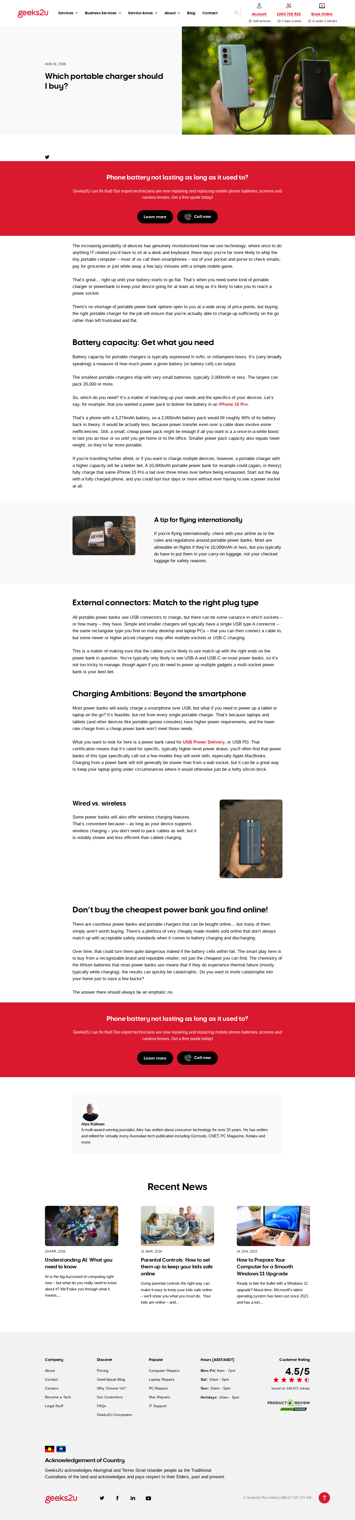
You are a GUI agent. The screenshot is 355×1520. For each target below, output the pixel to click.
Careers (51, 1388)
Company (54, 1359)
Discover (104, 1359)
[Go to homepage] (33, 13)
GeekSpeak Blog (111, 1379)
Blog (191, 12)
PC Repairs (158, 1388)
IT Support (158, 1406)
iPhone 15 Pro (233, 404)
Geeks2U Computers (114, 1415)
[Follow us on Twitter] (102, 1497)
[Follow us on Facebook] (117, 1497)
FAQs (101, 1406)
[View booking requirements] (309, 21)
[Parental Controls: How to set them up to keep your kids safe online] (177, 1226)
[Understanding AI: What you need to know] (81, 1226)
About (170, 12)
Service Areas (140, 12)
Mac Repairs (159, 1397)
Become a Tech (58, 1397)
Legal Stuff (54, 1406)
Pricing (102, 1370)
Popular (156, 1359)
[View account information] (250, 21)
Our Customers (110, 1397)
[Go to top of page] (324, 1497)
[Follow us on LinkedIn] (133, 1497)
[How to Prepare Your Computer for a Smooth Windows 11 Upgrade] (273, 1226)
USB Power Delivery (204, 742)
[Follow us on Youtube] (148, 1497)
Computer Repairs (164, 1370)
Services (65, 12)
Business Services (101, 12)
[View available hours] (279, 21)
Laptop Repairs (162, 1379)
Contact (210, 12)
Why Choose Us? (111, 1388)
